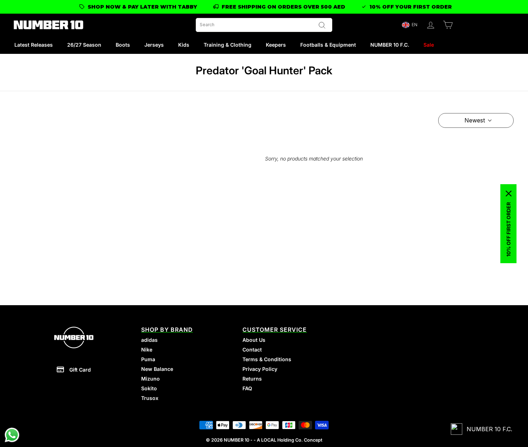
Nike (146, 349)
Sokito (149, 388)
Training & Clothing (227, 45)
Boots (123, 45)
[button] (409, 25)
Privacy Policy (259, 369)
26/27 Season (84, 45)
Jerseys (154, 45)
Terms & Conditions (266, 359)
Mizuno (150, 379)
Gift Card (80, 370)
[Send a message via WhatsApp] (12, 435)
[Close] (508, 193)
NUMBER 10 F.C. (389, 45)
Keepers (276, 45)
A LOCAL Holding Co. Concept (289, 440)
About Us (253, 340)
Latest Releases (33, 45)
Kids (183, 45)
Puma (148, 359)
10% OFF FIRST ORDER (508, 229)
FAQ (247, 388)
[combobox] (264, 25)
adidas (149, 340)
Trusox (149, 398)
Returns (252, 379)
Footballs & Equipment (328, 45)
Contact (252, 349)
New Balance (157, 369)
